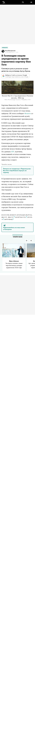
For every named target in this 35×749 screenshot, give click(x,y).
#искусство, (5, 215)
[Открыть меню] (31, 2)
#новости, (13, 215)
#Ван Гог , (11, 217)
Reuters (28, 113)
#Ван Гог (4, 217)
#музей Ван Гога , (21, 217)
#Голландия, (21, 215)
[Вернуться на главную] (4, 2)
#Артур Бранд (8, 219)
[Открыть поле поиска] (23, 2)
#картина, (29, 215)
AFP (12, 152)
